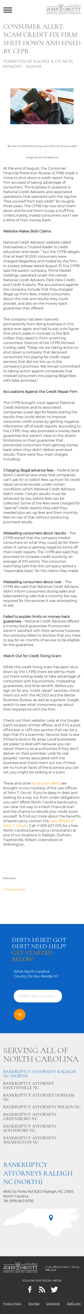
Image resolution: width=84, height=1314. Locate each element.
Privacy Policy (12, 1303)
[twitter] (54, 1289)
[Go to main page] (63, 9)
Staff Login (74, 1303)
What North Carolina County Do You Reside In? (36, 976)
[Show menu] (7, 9)
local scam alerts (46, 783)
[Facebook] (30, 1289)
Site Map (33, 1303)
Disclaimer (53, 1303)
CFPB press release (14, 889)
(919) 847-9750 (21, 1201)
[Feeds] (42, 1289)
